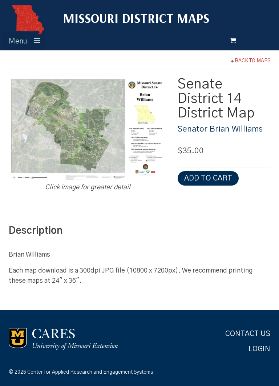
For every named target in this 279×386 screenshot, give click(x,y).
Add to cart (208, 178)
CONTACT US (247, 333)
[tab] (40, 231)
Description (35, 231)
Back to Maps (252, 60)
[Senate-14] (88, 129)
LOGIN (259, 349)
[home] (27, 19)
